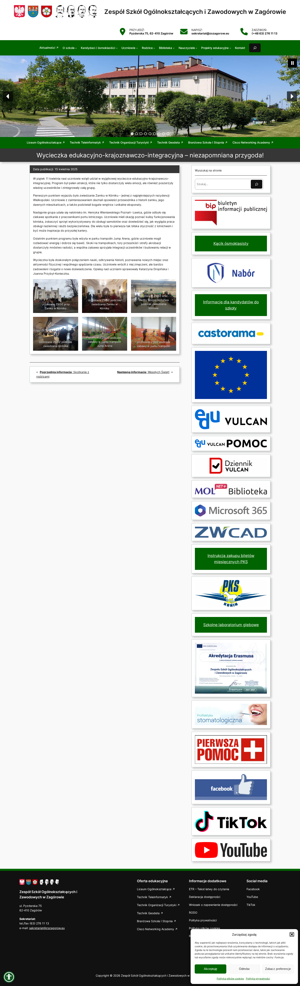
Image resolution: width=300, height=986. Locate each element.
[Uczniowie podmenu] (137, 48)
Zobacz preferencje (278, 969)
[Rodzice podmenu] (154, 48)
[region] (150, 96)
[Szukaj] (256, 184)
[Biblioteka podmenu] (174, 48)
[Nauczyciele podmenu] (196, 48)
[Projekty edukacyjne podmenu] (230, 48)
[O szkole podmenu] (76, 48)
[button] (292, 934)
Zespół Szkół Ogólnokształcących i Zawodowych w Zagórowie (195, 11)
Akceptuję (210, 969)
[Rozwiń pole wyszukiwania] (255, 47)
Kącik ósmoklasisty (231, 243)
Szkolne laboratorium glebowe (231, 624)
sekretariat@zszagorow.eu (47, 928)
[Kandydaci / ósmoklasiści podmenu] (117, 48)
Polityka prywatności (258, 978)
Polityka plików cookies (230, 978)
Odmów (244, 969)
